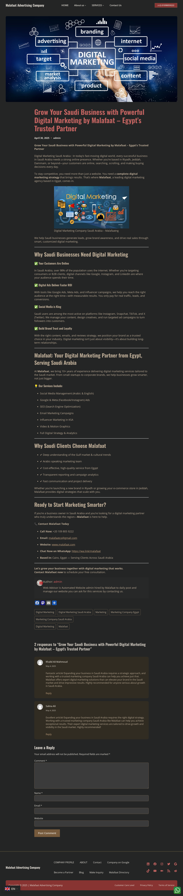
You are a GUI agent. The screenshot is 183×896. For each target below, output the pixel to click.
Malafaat (63, 626)
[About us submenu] (85, 5)
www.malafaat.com (63, 544)
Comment (40, 760)
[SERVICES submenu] (103, 5)
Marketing (101, 612)
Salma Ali (51, 706)
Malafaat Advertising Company (25, 5)
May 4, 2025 (51, 666)
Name (38, 793)
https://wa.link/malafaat (86, 551)
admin (57, 138)
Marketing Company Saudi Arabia (54, 619)
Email (38, 805)
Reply (49, 693)
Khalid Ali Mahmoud (57, 661)
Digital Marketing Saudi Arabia (75, 612)
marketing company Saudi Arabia (88, 676)
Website (38, 818)
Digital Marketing (45, 612)
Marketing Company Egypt (125, 612)
